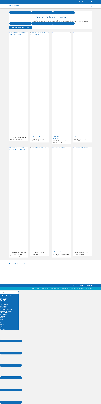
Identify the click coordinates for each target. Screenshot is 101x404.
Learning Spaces (4, 298)
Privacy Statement (57, 288)
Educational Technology (6, 309)
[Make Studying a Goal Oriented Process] (82, 32)
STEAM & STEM (4, 312)
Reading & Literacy (4, 314)
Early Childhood (4, 304)
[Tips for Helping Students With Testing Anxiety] (18, 34)
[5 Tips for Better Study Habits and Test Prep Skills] (61, 32)
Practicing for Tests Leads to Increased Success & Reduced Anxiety (18, 254)
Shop (80, 1)
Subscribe (88, 1)
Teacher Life (3, 316)
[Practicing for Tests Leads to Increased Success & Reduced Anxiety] (18, 149)
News (1, 319)
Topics (75, 285)
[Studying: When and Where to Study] (39, 147)
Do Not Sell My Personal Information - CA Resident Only (81, 288)
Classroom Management (39, 136)
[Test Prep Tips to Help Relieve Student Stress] (61, 147)
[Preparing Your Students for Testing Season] (82, 147)
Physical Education (4, 307)
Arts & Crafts (3, 303)
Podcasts (2, 324)
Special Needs (3, 306)
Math (1, 321)
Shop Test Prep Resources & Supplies (20, 27)
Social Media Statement (66, 288)
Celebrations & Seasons (6, 317)
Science (2, 322)
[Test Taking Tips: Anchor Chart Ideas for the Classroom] (39, 34)
